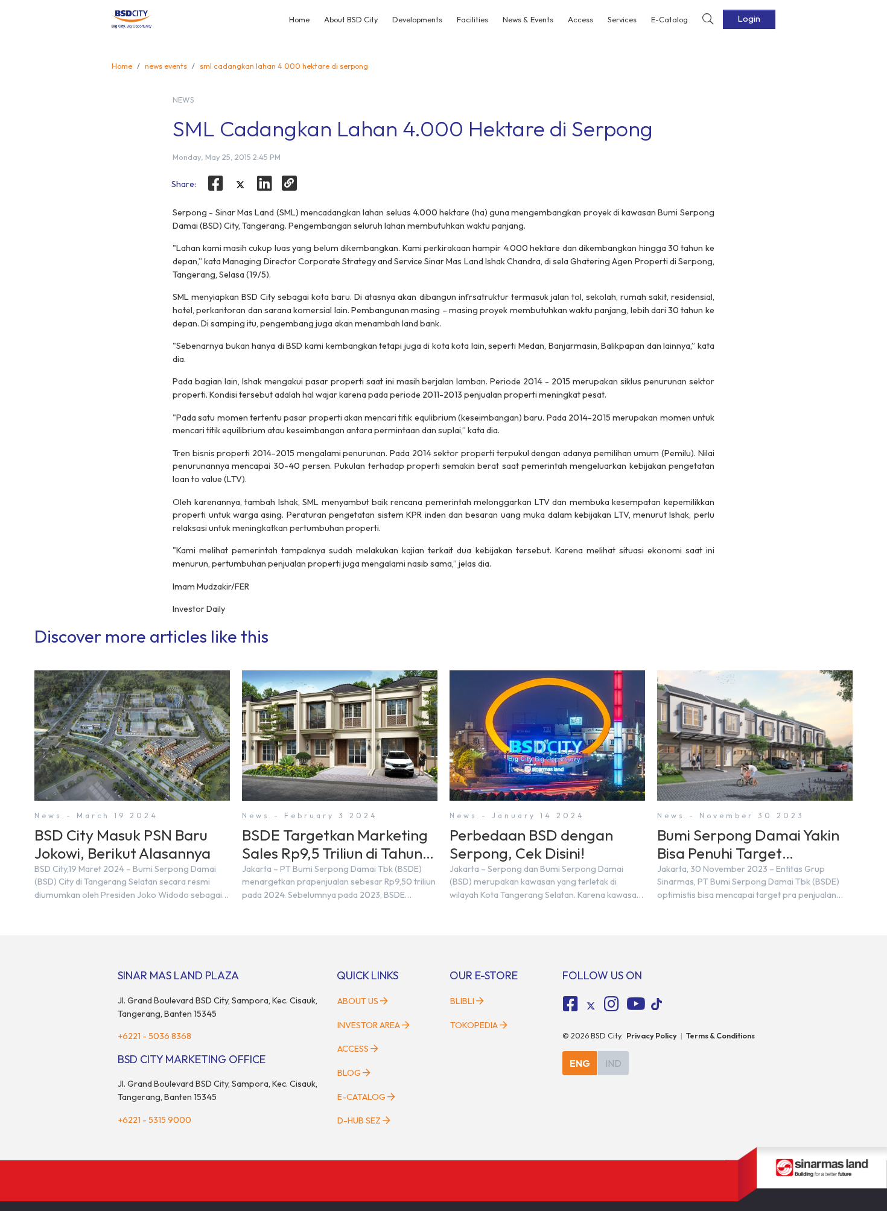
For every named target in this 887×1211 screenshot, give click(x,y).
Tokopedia (474, 1025)
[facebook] (215, 183)
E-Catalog (669, 19)
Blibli (462, 1001)
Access (580, 19)
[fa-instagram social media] (611, 1004)
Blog (349, 1072)
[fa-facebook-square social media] (570, 1004)
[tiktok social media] (590, 1006)
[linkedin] (265, 183)
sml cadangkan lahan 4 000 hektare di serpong (284, 66)
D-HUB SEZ (360, 1120)
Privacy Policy (651, 1035)
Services (622, 19)
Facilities (472, 19)
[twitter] (240, 185)
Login (749, 18)
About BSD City (351, 19)
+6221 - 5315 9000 (154, 1119)
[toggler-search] (707, 19)
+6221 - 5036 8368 (154, 1036)
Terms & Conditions (720, 1035)
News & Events (528, 19)
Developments (417, 19)
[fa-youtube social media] (636, 1004)
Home (299, 19)
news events (166, 66)
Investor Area (368, 1025)
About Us (357, 1001)
